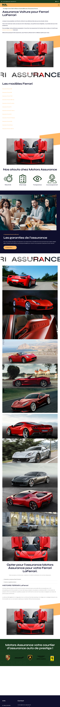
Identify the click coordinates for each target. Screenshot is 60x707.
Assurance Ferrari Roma (7, 125)
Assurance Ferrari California (8, 99)
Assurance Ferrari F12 (6, 107)
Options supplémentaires (10, 582)
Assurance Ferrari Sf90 (7, 121)
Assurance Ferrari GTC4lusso (8, 117)
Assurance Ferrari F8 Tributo (8, 110)
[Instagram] (58, 1)
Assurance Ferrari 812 (6, 114)
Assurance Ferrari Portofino (8, 103)
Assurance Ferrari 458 (7, 88)
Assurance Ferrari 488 (7, 92)
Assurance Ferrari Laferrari (8, 128)
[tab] (30, 579)
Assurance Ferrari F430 (7, 96)
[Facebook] (56, 1)
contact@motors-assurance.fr (9, 1)
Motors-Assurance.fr (7, 29)
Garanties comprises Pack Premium (12, 579)
